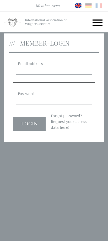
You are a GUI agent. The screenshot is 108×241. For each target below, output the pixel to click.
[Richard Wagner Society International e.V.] (12, 22)
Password (26, 94)
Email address (30, 64)
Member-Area (48, 6)
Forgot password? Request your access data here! (69, 122)
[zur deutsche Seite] (88, 5)
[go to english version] (78, 5)
